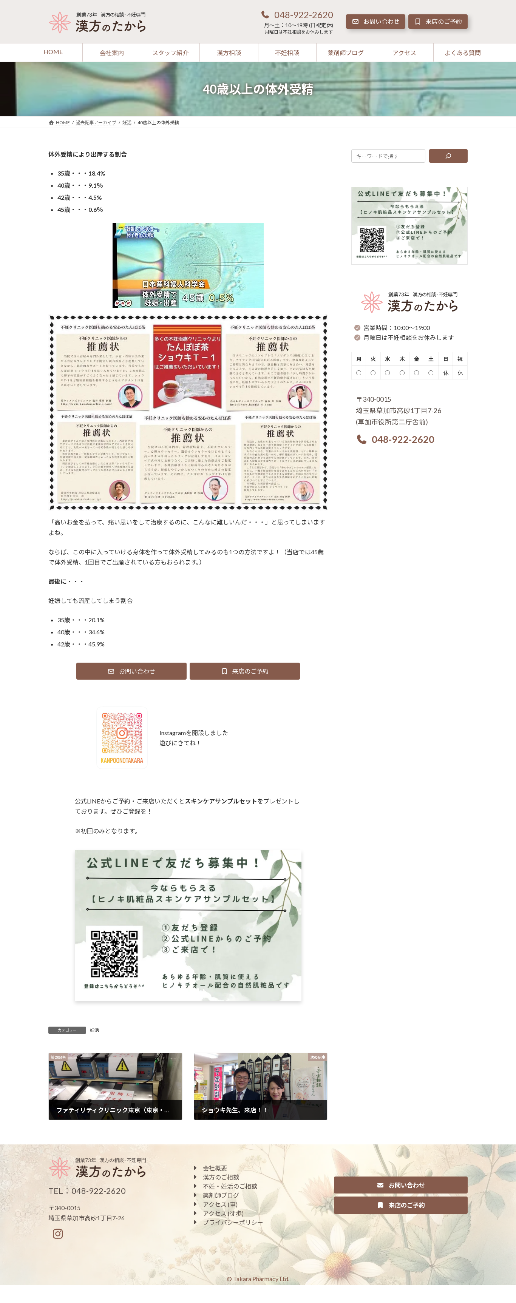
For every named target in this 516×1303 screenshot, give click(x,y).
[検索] (448, 156)
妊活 (94, 1030)
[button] (296, 14)
